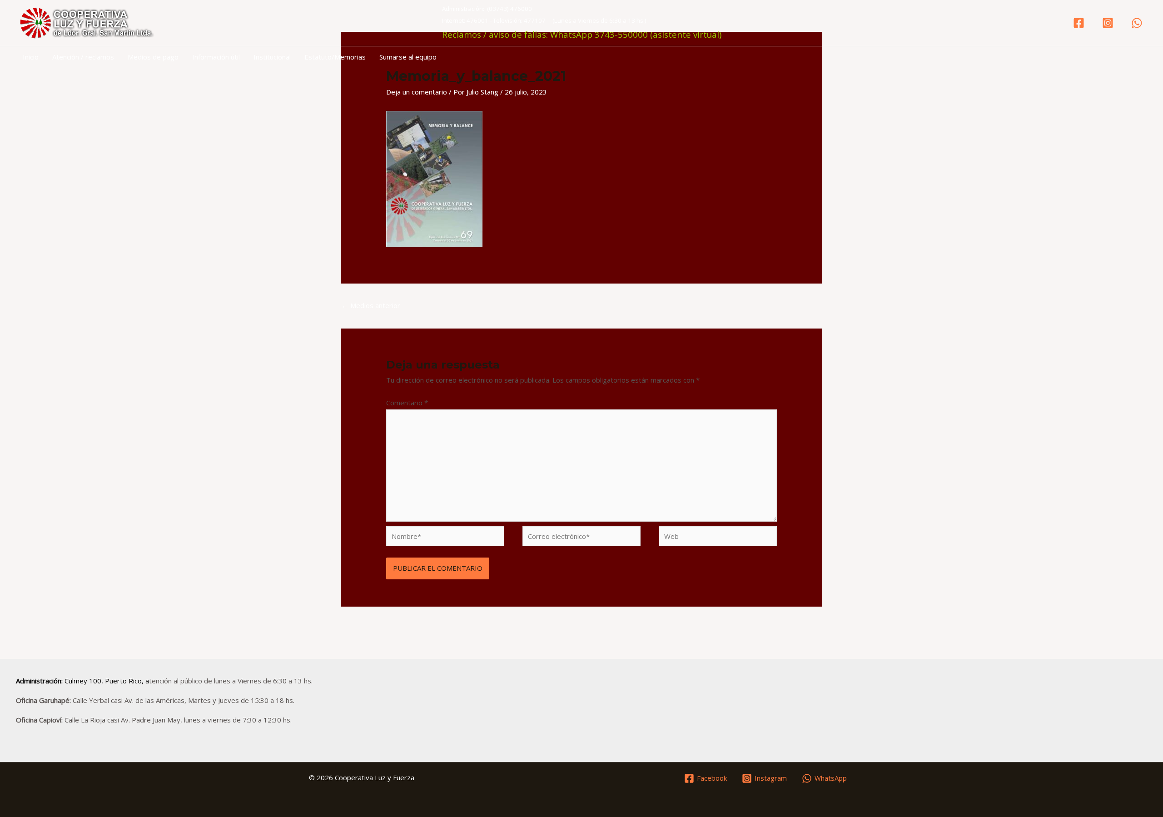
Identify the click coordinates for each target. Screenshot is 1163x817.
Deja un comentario (416, 91)
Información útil (216, 56)
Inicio (31, 56)
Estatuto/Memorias (335, 56)
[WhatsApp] (1137, 23)
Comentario (407, 402)
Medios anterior (371, 305)
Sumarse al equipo (408, 56)
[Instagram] (1108, 23)
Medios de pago (153, 56)
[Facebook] (1079, 23)
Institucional (272, 56)
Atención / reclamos (83, 56)
